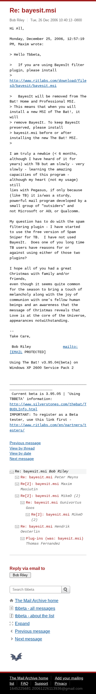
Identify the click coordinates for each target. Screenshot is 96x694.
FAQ (24, 683)
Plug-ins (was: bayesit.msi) (54, 538)
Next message (22, 458)
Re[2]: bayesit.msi (40, 484)
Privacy (61, 683)
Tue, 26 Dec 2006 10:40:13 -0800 (56, 20)
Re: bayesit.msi (37, 477)
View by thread (22, 448)
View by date (20, 453)
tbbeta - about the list (34, 616)
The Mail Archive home (36, 600)
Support (41, 683)
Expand (22, 623)
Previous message (25, 443)
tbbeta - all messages (35, 608)
